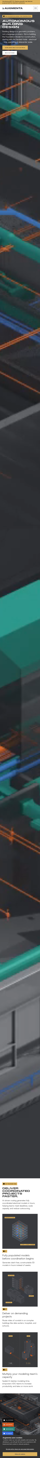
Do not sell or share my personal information (20, 1449)
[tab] (8, 1420)
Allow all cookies (20, 1454)
